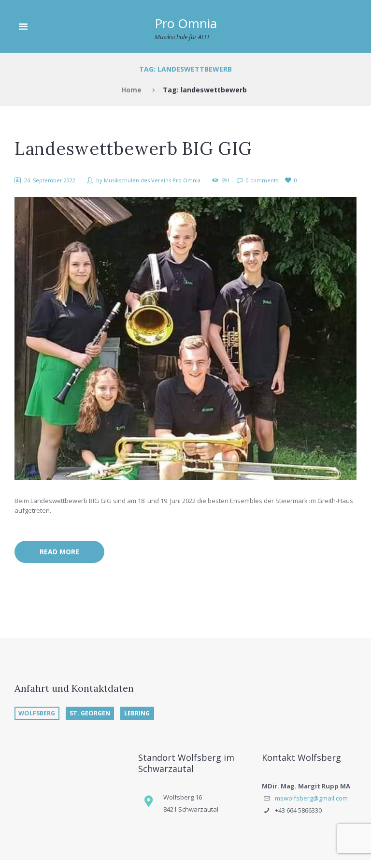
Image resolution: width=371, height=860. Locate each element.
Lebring (137, 713)
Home (131, 89)
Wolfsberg (36, 713)
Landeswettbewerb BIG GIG (133, 148)
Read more (59, 551)
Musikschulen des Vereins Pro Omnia (152, 180)
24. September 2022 (49, 180)
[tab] (38, 713)
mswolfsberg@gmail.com (311, 798)
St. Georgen (90, 713)
